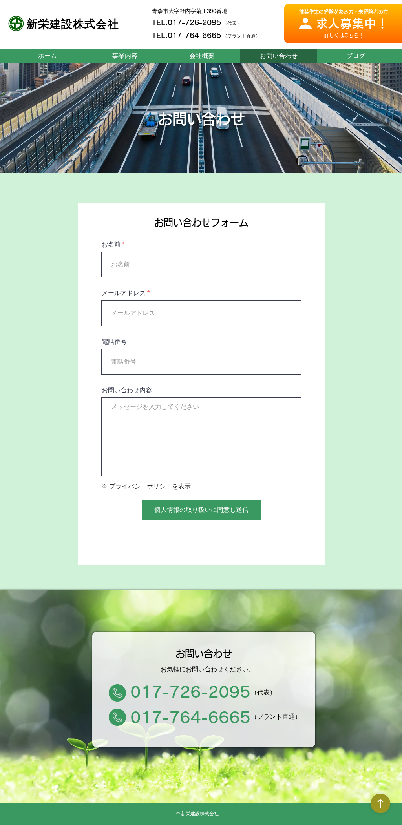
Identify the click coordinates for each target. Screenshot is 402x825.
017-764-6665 (194, 35)
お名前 (111, 244)
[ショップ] (380, 803)
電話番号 (114, 342)
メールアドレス (124, 293)
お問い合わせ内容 (127, 390)
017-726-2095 (194, 22)
